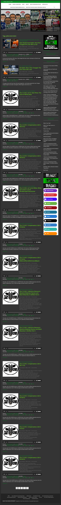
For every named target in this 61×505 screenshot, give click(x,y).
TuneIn (23, 55)
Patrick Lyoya (33, 374)
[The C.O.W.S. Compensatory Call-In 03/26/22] (10, 462)
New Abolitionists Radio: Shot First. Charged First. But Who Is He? (30, 43)
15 (50, 30)
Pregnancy (27, 238)
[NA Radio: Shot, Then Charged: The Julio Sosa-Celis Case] (10, 69)
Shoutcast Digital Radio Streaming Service (36, 7)
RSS (26, 55)
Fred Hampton (36, 433)
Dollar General (32, 402)
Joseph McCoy (32, 340)
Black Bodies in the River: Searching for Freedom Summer (30, 195)
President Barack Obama (29, 103)
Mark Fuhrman (26, 102)
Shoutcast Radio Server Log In (17, 7)
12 (47, 30)
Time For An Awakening (26, 498)
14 (49, 30)
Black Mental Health (30, 161)
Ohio (32, 166)
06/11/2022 (28, 367)
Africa (22, 231)
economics (24, 100)
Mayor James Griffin (35, 304)
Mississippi (26, 235)
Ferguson (31, 100)
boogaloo (28, 370)
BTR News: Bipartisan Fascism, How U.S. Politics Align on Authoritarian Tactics (50, 77)
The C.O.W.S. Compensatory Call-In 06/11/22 (30, 364)
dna (22, 466)
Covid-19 (27, 131)
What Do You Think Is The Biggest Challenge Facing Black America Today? (23, 22)
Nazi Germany (30, 135)
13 (48, 30)
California (28, 98)
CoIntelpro (33, 130)
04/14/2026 (25, 46)
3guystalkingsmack (6, 26)
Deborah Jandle (46, 107)
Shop (23, 4)
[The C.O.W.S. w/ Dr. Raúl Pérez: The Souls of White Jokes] (10, 98)
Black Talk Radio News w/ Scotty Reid (26, 39)
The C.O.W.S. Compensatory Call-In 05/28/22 (30, 396)
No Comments (31, 46)
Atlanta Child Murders (25, 336)
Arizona (25, 370)
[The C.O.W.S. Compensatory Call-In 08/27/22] (10, 130)
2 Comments (34, 128)
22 (56, 30)
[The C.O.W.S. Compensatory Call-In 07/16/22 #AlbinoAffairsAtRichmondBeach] (10, 262)
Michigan (22, 235)
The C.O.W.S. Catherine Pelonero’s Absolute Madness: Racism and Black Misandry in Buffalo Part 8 (29, 293)
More (28, 55)
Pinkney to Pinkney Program (33, 497)
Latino (23, 102)
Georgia (25, 134)
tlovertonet (45, 65)
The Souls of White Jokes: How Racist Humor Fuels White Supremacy (29, 105)
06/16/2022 (28, 333)
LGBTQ (24, 374)
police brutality (34, 48)
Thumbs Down (46, 130)
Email (20, 55)
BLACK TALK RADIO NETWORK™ (9, 500)
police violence (22, 238)
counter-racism (32, 98)
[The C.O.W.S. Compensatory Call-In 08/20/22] (10, 161)
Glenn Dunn (35, 302)
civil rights (31, 337)
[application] (22, 52)
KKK (35, 340)
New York (24, 269)
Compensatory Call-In (29, 162)
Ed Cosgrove (34, 301)
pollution (26, 470)
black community (32, 336)
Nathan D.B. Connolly (27, 166)
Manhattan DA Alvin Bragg (27, 234)
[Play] (4, 52)
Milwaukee (30, 468)
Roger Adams (30, 307)
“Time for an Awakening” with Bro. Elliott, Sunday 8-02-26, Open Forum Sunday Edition (50, 145)
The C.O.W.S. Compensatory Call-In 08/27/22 (30, 125)
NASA (22, 269)
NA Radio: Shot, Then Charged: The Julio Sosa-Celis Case (30, 68)
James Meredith (27, 200)
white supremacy (32, 106)
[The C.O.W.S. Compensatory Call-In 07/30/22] (10, 230)
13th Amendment (23, 48)
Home (10, 4)
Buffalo (37, 336)
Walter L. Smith (28, 377)
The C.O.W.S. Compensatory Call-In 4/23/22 (30, 427)
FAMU (30, 373)
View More (4, 29)
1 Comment (34, 96)
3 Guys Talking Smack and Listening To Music (21, 17)
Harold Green (25, 303)
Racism (24, 49)
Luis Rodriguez (29, 304)
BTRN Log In (45, 4)
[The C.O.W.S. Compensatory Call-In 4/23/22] (10, 432)
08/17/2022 (28, 193)
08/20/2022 (28, 159)
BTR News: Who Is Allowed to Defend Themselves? (37, 23)
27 (25, 488)
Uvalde (24, 377)
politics (24, 103)
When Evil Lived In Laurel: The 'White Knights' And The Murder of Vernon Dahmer (30, 206)
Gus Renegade (22, 96)
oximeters (28, 269)
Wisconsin (31, 438)
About (27, 4)
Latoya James (26, 135)
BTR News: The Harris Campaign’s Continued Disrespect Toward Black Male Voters (50, 87)
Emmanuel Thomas (29, 338)
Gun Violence (34, 373)
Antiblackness (21, 370)
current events (29, 48)
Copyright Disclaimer (35, 498)
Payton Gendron (33, 269)
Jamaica (32, 165)
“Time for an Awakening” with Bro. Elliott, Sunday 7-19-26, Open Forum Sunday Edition (50, 158)
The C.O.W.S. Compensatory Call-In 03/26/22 (30, 458)
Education (27, 100)
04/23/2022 (28, 430)
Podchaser (21, 112)
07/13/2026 (38, 26)
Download (16, 54)
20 (54, 30)
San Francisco (35, 375)
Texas (30, 168)
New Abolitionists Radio (27, 65)
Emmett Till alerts (30, 133)
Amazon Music (10, 55)
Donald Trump (24, 99)
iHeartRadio (15, 55)
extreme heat (36, 233)
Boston (22, 130)
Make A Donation (17, 4)
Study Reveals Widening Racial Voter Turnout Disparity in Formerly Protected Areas (50, 109)
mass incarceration (32, 102)
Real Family (45, 170)
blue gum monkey (23, 98)
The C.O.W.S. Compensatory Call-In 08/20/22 (30, 156)
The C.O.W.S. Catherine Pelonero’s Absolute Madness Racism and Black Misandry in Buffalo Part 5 (30, 329)
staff (33, 26)
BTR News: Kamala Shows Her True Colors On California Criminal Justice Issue (50, 82)
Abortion (22, 401)
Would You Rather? (7, 25)
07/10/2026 (53, 26)
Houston (29, 165)
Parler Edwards (28, 305)
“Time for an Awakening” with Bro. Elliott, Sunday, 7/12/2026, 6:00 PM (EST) (50, 163)
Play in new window (10, 54)
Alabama (24, 231)
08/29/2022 (28, 96)
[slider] (39, 52)
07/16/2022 (28, 263)
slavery (26, 49)
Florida (22, 134)
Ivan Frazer (29, 303)
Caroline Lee (29, 130)
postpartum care (31, 167)
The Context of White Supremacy (28, 90)
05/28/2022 (28, 399)
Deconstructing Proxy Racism (11, 497)
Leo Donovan (24, 304)
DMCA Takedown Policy (35, 4)
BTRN (37, 19)
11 (46, 30)
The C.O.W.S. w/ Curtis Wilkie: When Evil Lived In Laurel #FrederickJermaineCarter (30, 189)
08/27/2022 (28, 128)
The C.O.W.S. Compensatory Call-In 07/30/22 (30, 226)
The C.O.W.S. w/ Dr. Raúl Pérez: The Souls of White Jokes (30, 93)
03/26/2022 (28, 461)
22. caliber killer (23, 298)
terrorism (27, 74)
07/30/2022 (28, 229)
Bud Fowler (31, 231)
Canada (28, 463)
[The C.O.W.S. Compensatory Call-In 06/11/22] (10, 369)
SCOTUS (23, 407)
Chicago (21, 232)
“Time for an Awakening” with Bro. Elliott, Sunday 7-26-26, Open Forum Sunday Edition (50, 153)
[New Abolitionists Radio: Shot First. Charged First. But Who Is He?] (10, 43)
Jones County (32, 200)
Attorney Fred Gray (24, 161)
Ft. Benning (28, 302)
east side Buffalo (24, 267)
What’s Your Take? (47, 123)
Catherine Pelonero (26, 337)
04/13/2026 (25, 71)
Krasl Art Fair (34, 268)
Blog (35, 19)
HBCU (24, 468)
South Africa (24, 376)
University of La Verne (25, 106)
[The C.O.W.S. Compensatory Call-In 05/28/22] (10, 401)
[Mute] (36, 52)
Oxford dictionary (33, 235)
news (34, 135)
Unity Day (34, 344)
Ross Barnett (32, 202)
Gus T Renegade (35, 100)
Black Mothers (36, 161)
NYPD (24, 469)
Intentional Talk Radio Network (22, 497)
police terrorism (35, 166)
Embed (30, 54)
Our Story (40, 497)
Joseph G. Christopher (35, 303)
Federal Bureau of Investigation (27, 197)
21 (55, 30)
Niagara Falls (27, 342)
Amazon (27, 231)
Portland (26, 167)
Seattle (25, 437)
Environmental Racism (34, 466)
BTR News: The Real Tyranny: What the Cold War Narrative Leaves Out (52, 22)
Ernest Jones (24, 302)
